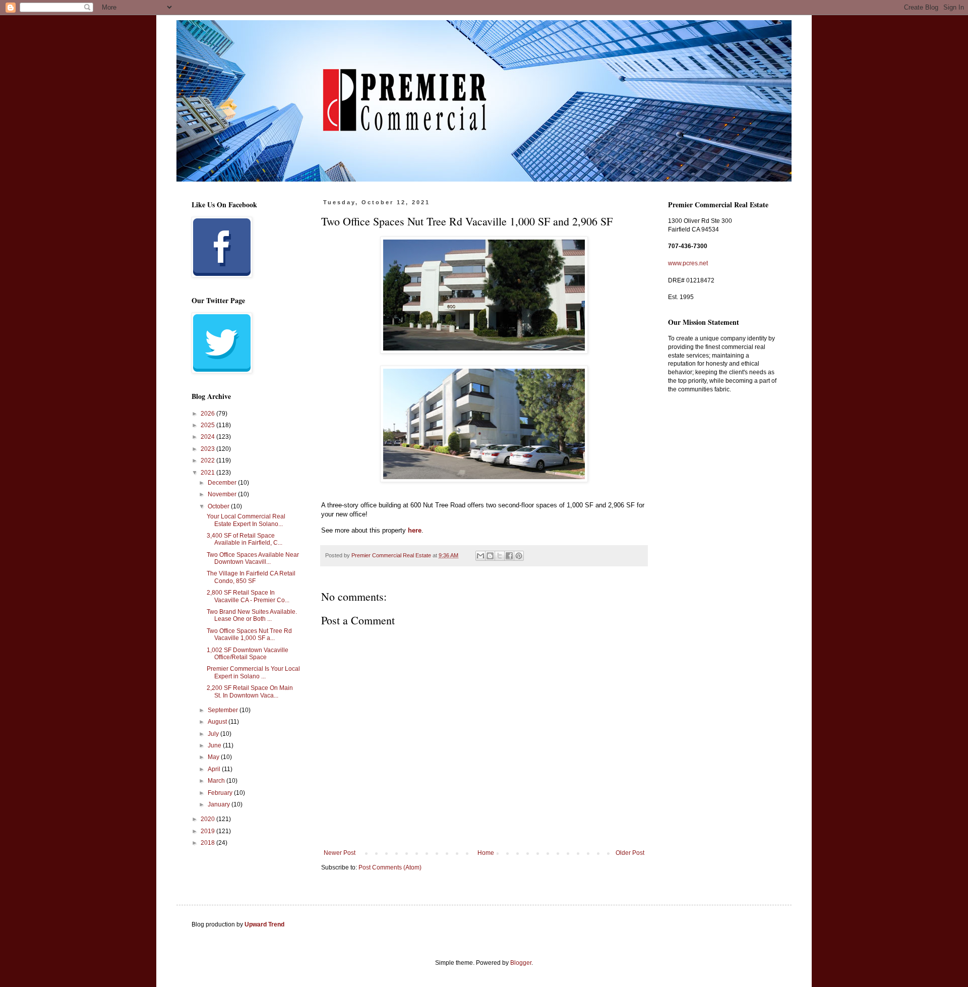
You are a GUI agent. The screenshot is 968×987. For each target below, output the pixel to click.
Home (485, 852)
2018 (208, 842)
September (223, 710)
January (219, 804)
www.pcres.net (688, 263)
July (214, 733)
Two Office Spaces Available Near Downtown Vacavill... (253, 558)
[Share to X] (500, 556)
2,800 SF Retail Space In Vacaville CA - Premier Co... (248, 596)
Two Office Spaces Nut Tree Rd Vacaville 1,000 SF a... (249, 634)
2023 (208, 448)
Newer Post (339, 852)
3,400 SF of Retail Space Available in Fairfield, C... (244, 539)
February (221, 792)
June (215, 745)
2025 (208, 425)
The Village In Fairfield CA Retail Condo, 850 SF (251, 577)
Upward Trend (264, 924)
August (218, 721)
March (217, 780)
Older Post (630, 852)
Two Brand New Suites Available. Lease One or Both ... (252, 615)
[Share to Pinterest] (519, 556)
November (223, 494)
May (214, 757)
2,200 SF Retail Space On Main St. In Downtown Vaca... (250, 691)
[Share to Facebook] (509, 556)
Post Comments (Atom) (389, 867)
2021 (208, 472)
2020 (208, 819)
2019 (208, 831)
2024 (208, 436)
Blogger (520, 962)
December (223, 482)
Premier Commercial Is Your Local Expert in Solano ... (253, 672)
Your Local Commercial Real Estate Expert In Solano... (246, 520)
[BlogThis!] (490, 556)
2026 (208, 413)
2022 (208, 460)
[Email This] (480, 556)
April (215, 769)
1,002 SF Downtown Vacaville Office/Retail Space (247, 654)
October (219, 506)
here (414, 530)
